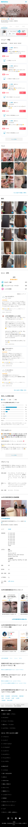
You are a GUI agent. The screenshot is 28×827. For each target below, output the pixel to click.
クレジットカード (12, 553)
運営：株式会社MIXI (7, 773)
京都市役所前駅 (14, 696)
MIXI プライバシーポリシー (9, 805)
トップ (2, 704)
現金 (9, 549)
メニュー (17, 26)
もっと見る (14, 139)
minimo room (6, 780)
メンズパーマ (6, 750)
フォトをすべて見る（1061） (20, 192)
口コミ (23, 26)
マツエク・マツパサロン (8, 721)
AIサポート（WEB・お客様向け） (10, 812)
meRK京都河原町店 (9, 706)
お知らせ (5, 777)
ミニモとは (5, 770)
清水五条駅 (7, 698)
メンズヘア (5, 740)
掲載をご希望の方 (7, 784)
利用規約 (5, 798)
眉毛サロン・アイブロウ (8, 724)
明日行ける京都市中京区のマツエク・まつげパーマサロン (12, 669)
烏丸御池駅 (7, 696)
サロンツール (6, 787)
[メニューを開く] (26, 2)
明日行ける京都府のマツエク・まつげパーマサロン (11, 681)
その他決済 (10, 558)
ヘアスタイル (6, 736)
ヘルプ (4, 808)
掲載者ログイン (6, 791)
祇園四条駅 (21, 696)
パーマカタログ (6, 747)
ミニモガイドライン (7, 794)
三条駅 (2, 698)
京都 (14, 704)
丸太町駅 (17, 698)
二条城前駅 (3, 700)
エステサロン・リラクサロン (9, 728)
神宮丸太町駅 (9, 700)
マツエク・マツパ (8, 704)
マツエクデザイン (7, 757)
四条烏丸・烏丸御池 (20, 704)
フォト (10, 26)
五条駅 (12, 698)
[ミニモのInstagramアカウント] (8, 818)
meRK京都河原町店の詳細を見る (19, 619)
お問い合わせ (11, 581)
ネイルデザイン (6, 754)
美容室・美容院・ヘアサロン (9, 714)
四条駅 (2, 706)
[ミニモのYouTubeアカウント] (20, 818)
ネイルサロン (6, 717)
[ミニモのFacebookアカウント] (16, 818)
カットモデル (6, 761)
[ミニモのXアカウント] (12, 818)
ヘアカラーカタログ (7, 743)
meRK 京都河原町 (4, 658)
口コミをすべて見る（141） (20, 390)
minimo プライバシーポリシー (9, 801)
